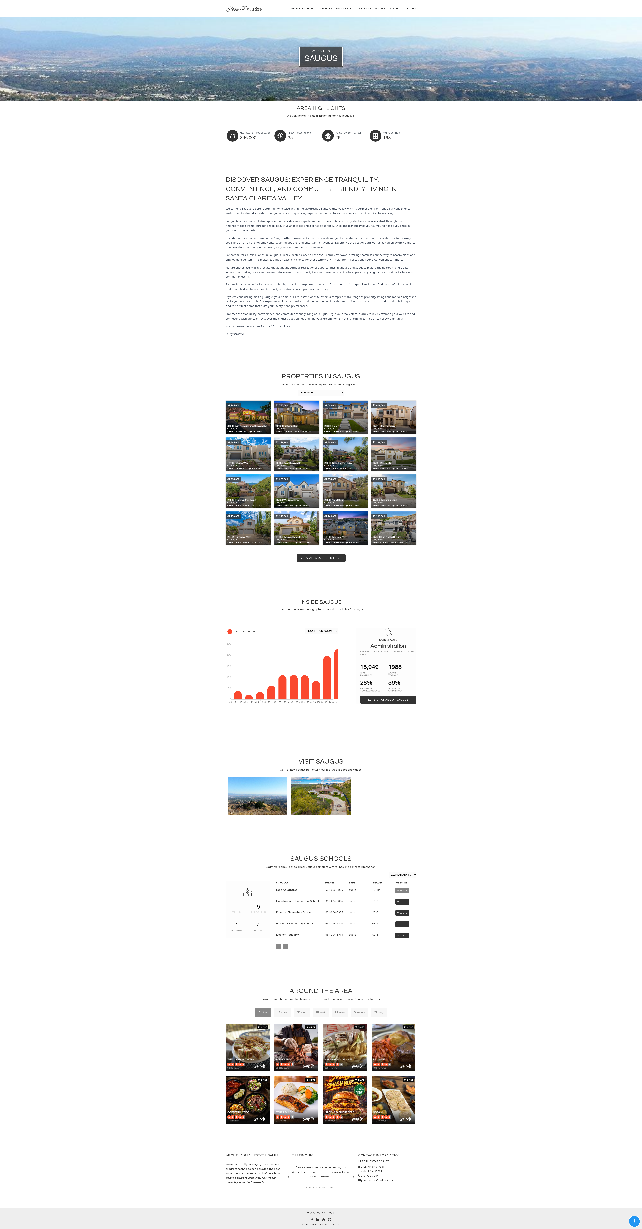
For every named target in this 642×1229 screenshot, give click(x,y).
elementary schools (258, 912)
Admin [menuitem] (332, 1213)
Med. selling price (255, 133)
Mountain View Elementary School (297, 901)
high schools (258, 930)
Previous (288, 1177)
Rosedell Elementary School (294, 912)
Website (402, 901)
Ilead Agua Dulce (287, 890)
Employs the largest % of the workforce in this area (387, 653)
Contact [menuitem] (411, 8)
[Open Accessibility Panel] (634, 1221)
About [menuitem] (379, 8)
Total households (366, 674)
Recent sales (300, 133)
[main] (321, 582)
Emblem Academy (287, 934)
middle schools (236, 930)
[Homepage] (244, 8)
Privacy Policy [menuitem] (316, 1213)
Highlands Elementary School (294, 923)
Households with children (395, 690)
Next (353, 1177)
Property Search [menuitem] (302, 8)
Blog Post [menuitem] (395, 8)
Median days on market (348, 133)
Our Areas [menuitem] (325, 8)
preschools (236, 912)
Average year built (393, 674)
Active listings (391, 133)
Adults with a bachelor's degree (370, 690)
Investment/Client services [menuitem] (353, 8)
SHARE (263, 1027)
